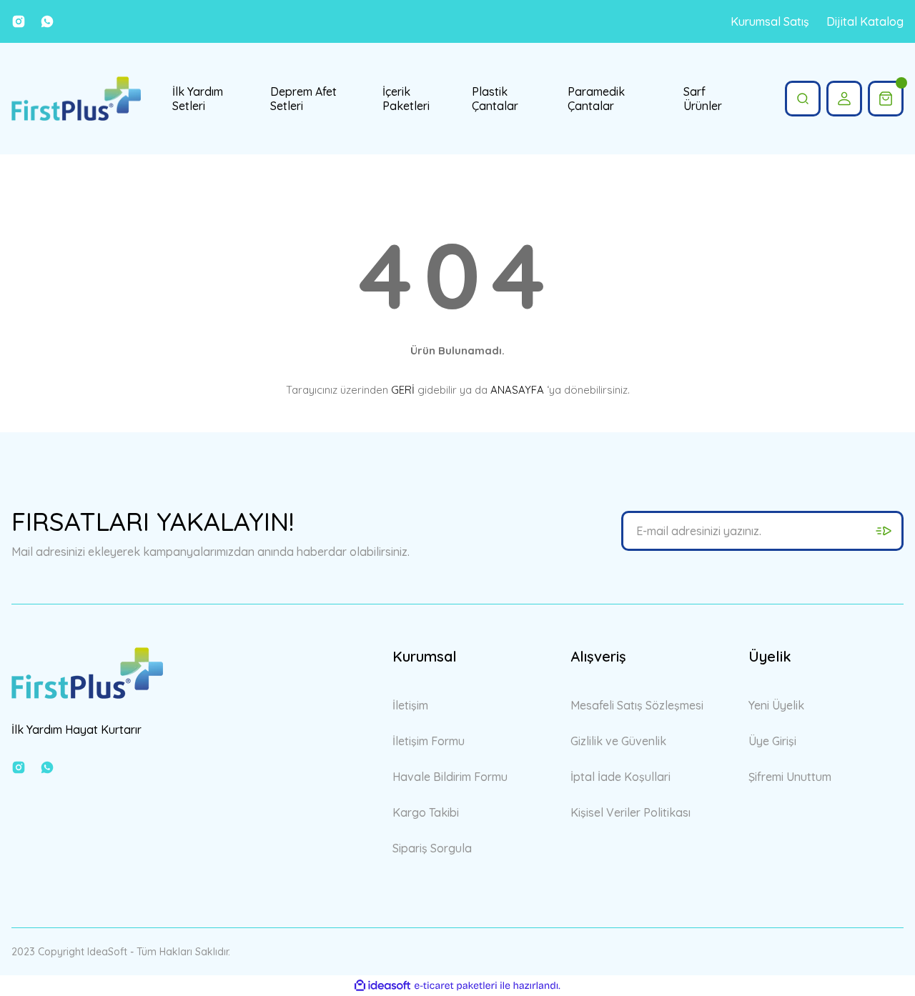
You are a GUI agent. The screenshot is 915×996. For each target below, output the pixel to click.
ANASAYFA (517, 390)
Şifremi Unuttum (789, 777)
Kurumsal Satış (770, 21)
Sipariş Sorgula (432, 848)
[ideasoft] (382, 985)
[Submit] (884, 531)
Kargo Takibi (425, 812)
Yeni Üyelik (776, 705)
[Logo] (76, 98)
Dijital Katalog (865, 21)
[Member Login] (844, 98)
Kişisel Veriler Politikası (630, 812)
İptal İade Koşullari (620, 777)
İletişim (410, 705)
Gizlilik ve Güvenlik (618, 741)
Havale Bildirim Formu (450, 777)
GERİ (403, 390)
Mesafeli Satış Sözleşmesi (636, 705)
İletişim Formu (428, 741)
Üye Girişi (772, 741)
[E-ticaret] (456, 986)
